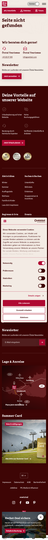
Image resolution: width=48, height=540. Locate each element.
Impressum (6, 482)
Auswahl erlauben (24, 310)
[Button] (42, 342)
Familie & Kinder (8, 200)
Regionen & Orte (10, 214)
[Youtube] (27, 502)
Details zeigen (34, 296)
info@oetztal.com (30, 57)
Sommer (5, 187)
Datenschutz (19, 482)
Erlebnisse (29, 191)
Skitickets (28, 187)
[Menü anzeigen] (44, 4)
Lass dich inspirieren (10, 205)
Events (28, 214)
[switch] (41, 271)
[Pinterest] (34, 502)
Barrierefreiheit (39, 482)
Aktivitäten (8, 176)
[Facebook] (20, 502)
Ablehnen (24, 317)
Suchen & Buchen (33, 176)
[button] (24, 475)
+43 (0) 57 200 (7, 57)
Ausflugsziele (7, 191)
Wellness (5, 196)
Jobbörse (13, 488)
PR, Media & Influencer (29, 488)
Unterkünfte (29, 182)
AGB (29, 482)
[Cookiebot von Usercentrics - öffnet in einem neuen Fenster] (34, 221)
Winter (4, 182)
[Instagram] (13, 502)
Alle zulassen (24, 303)
